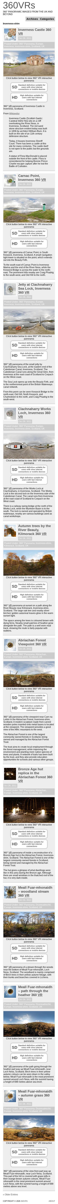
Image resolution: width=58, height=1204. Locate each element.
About (52, 1201)
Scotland (35, 46)
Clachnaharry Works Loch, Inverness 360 (34, 413)
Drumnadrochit (43, 905)
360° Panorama (27, 44)
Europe (39, 44)
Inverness (9, 46)
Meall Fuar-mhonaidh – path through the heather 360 (35, 991)
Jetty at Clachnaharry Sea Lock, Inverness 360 (35, 288)
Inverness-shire (22, 46)
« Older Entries (10, 1194)
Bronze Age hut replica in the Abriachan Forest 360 (35, 775)
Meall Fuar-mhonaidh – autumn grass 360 (35, 1095)
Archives (32, 18)
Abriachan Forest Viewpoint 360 (32, 642)
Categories (47, 18)
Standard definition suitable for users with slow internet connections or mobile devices (28, 87)
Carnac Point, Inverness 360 (32, 178)
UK (43, 46)
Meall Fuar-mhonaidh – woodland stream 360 (35, 891)
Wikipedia (14, 113)
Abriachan (41, 654)
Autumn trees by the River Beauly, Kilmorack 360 (34, 530)
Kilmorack (9, 545)
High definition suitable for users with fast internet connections (28, 97)
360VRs (19, 5)
